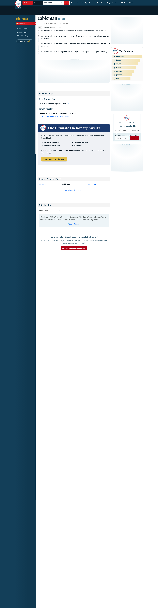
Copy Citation (74, 224)
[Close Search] (62, 3)
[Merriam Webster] (127, 118)
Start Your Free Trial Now (54, 159)
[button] (132, 3)
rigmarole (125, 126)
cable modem (91, 184)
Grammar (92, 3)
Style (41, 211)
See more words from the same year (53, 117)
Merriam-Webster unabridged (74, 248)
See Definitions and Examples (126, 130)
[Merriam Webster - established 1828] (18, 2)
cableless (42, 184)
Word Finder (101, 3)
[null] (134, 126)
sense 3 (69, 104)
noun (61, 18)
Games (73, 3)
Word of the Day (82, 3)
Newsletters (115, 3)
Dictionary (23, 18)
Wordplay (124, 3)
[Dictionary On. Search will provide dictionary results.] (32, 3)
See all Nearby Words (73, 190)
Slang (108, 3)
